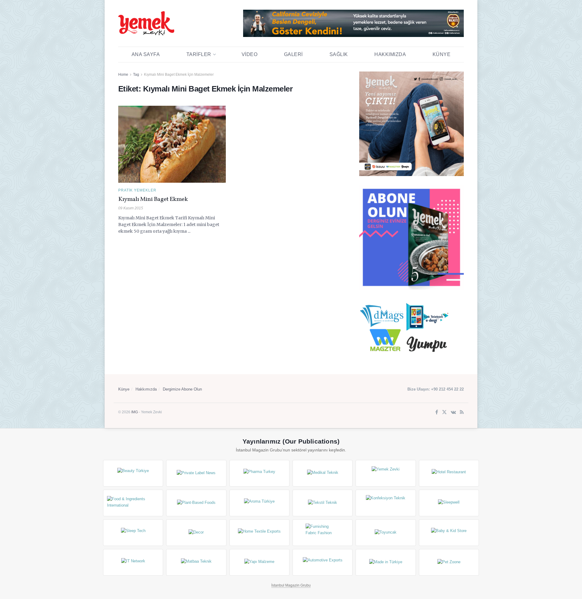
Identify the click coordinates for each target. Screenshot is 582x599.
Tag (136, 74)
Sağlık (338, 54)
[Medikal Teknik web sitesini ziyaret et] (323, 473)
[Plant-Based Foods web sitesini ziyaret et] (196, 503)
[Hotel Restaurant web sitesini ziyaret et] (449, 473)
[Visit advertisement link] (353, 23)
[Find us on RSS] (462, 412)
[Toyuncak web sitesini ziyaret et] (386, 532)
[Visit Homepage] (146, 23)
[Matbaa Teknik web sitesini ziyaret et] (196, 562)
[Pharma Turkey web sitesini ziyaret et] (259, 473)
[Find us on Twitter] (444, 412)
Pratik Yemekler (137, 190)
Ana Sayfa (146, 54)
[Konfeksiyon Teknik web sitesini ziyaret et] (386, 503)
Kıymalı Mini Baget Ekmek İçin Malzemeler (179, 74)
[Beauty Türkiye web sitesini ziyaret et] (133, 473)
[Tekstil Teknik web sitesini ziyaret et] (323, 503)
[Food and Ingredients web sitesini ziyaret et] (133, 503)
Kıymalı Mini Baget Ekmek (153, 199)
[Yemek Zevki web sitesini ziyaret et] (386, 473)
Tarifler (198, 54)
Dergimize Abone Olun (182, 389)
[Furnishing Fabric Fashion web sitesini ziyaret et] (323, 532)
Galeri (293, 54)
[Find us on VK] (453, 412)
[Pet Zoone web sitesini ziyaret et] (449, 562)
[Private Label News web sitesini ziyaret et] (196, 473)
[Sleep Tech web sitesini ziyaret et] (133, 532)
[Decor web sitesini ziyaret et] (196, 532)
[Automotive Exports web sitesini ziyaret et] (323, 562)
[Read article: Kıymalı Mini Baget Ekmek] (172, 144)
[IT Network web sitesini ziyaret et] (133, 562)
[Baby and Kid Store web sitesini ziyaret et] (449, 532)
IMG (134, 412)
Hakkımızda (390, 54)
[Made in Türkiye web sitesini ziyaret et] (386, 562)
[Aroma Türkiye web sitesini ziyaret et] (259, 503)
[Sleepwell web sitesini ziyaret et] (449, 503)
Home (123, 74)
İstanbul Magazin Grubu (291, 585)
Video (250, 54)
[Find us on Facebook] (436, 412)
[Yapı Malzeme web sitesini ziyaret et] (259, 562)
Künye (442, 54)
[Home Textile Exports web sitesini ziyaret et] (259, 532)
